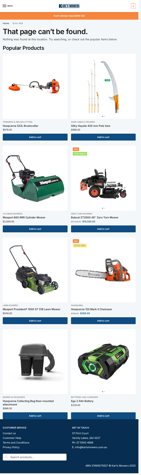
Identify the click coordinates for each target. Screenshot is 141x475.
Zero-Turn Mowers (81, 214)
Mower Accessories (14, 397)
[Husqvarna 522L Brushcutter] (35, 86)
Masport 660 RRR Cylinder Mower (24, 217)
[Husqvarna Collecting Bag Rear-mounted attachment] (35, 361)
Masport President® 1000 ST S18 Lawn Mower (31, 309)
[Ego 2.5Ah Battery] (103, 361)
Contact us (9, 433)
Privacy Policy (11, 447)
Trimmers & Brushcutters (17, 122)
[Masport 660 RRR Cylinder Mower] (35, 178)
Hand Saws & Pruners (83, 122)
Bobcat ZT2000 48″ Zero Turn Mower (94, 217)
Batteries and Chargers (84, 397)
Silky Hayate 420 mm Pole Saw (90, 125)
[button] (133, 6)
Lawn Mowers (10, 305)
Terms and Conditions (16, 442)
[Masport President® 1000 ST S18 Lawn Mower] (35, 270)
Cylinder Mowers (13, 214)
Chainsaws (77, 305)
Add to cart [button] (35, 137)
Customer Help (12, 438)
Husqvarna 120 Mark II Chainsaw (91, 309)
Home (6, 23)
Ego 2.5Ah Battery (82, 401)
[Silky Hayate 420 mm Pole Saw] (103, 86)
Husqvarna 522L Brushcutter (20, 125)
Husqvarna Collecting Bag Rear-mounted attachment (28, 402)
